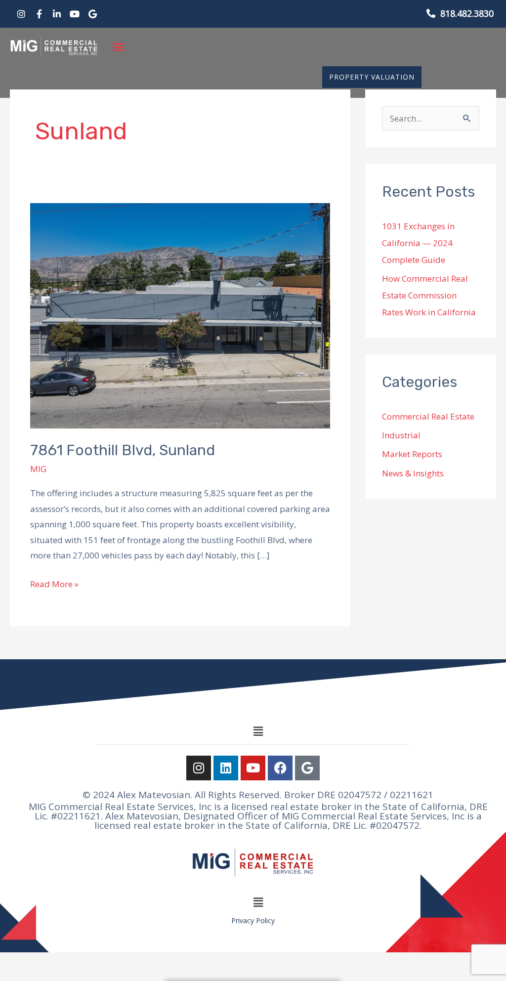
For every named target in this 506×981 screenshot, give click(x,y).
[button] (118, 47)
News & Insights (413, 473)
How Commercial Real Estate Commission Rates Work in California (429, 295)
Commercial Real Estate (428, 416)
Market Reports (412, 454)
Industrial (401, 435)
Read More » (54, 583)
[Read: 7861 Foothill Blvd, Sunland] (180, 315)
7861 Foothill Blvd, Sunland (122, 450)
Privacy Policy (253, 920)
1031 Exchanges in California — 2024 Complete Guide (418, 242)
